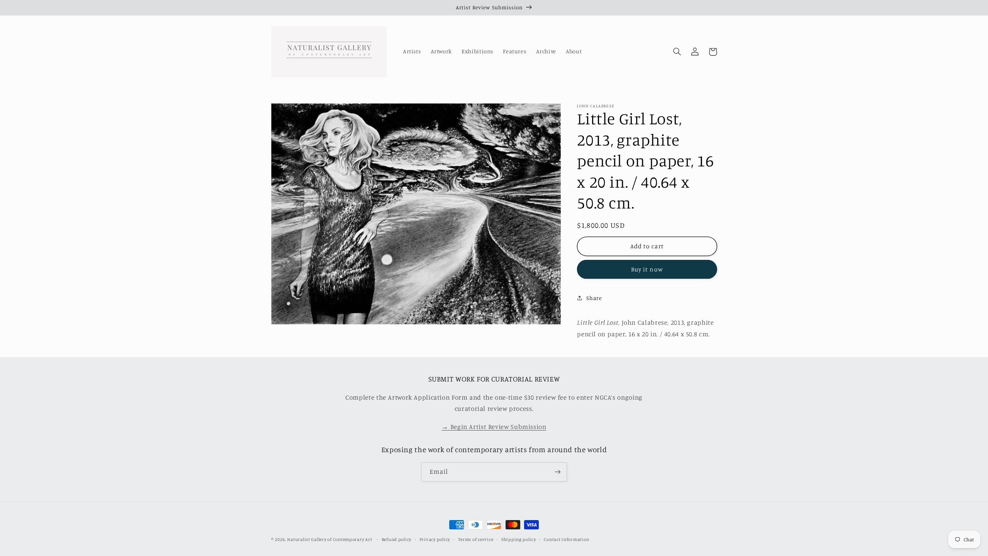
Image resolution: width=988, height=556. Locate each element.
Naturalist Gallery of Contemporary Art (329, 539)
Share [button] (594, 298)
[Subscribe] (558, 471)
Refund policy (397, 539)
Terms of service (476, 539)
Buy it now (647, 269)
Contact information (566, 539)
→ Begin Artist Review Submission (494, 427)
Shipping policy (518, 539)
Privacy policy (435, 539)
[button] (677, 52)
